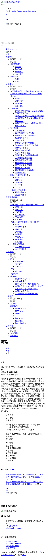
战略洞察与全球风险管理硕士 (27, 145)
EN (7, 15)
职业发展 (19, 185)
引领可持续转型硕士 (23, 150)
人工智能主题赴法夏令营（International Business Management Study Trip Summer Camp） (26, 93)
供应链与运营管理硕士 (24, 165)
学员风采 (19, 237)
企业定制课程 (20, 249)
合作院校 (14, 333)
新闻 (17, 79)
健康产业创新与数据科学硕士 (27, 155)
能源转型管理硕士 (22, 153)
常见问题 (19, 106)
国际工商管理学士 (22, 113)
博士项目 (19, 271)
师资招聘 (19, 266)
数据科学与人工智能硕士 (25, 136)
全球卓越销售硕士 (22, 168)
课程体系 (19, 210)
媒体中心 (14, 77)
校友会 (13, 304)
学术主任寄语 (20, 227)
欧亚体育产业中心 (22, 279)
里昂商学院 (15, 64)
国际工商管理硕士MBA (20, 175)
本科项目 (14, 108)
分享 (12, 316)
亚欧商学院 (10, 548)
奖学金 (18, 187)
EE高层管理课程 (17, 244)
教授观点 (19, 234)
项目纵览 (19, 98)
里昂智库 (14, 274)
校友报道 (19, 321)
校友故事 (19, 318)
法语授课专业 (20, 173)
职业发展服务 (20, 309)
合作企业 (14, 336)
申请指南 (19, 103)
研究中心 (14, 276)
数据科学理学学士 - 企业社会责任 (29, 111)
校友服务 (14, 306)
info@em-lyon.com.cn (14, 528)
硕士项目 (14, 128)
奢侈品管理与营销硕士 (24, 160)
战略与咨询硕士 (21, 138)
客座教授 (19, 264)
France (11, 541)
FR (7, 19)
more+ (11, 470)
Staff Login (32, 11)
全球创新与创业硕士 (23, 163)
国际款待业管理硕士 (23, 158)
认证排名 (19, 69)
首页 (7, 54)
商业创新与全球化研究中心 (26, 294)
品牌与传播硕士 (21, 148)
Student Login (22, 11)
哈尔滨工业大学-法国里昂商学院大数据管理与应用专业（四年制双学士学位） (29, 118)
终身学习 (19, 313)
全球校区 (19, 72)
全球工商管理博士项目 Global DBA (24, 222)
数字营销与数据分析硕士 (25, 133)
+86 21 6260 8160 (12, 526)
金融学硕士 (20, 140)
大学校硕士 (20, 131)
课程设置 (19, 101)
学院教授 (19, 262)
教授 (12, 259)
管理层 (18, 67)
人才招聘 (19, 74)
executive (12, 546)
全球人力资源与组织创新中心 (27, 284)
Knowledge (13, 544)
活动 (17, 81)
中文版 (8, 49)
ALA (24, 555)
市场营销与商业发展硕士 (25, 170)
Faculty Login (11, 11)
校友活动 (19, 311)
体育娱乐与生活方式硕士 (25, 143)
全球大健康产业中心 (23, 291)
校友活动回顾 (20, 323)
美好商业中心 (20, 281)
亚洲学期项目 (20, 192)
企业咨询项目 (20, 195)
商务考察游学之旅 (22, 247)
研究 (12, 269)
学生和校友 (20, 215)
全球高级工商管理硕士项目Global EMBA (27, 205)
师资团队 (19, 212)
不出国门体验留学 (17, 190)
